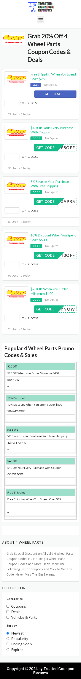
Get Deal (53, 94)
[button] (40, 19)
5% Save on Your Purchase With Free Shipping (49, 183)
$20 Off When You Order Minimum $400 (49, 291)
